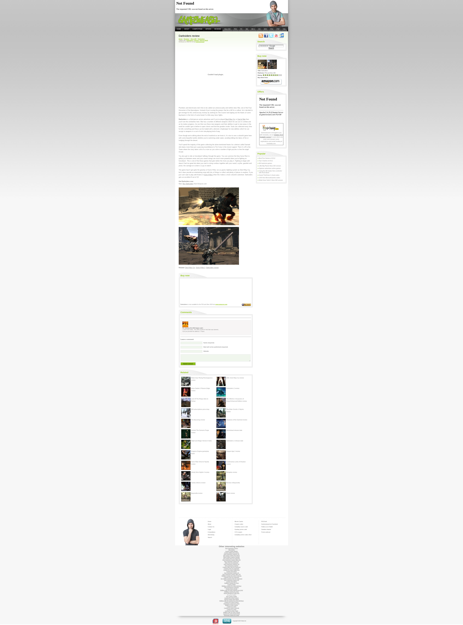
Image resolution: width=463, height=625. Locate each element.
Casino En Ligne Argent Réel (231, 614)
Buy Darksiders (188, 184)
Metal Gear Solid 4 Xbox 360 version (271, 180)
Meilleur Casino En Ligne (231, 583)
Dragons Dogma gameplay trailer (200, 452)
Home (179, 29)
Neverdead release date (234, 430)
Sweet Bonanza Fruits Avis (231, 593)
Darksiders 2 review (232, 388)
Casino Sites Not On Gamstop (231, 567)
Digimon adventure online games (270, 168)
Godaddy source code (241, 526)
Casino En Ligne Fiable (231, 611)
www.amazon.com (221, 304)
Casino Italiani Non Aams (231, 552)
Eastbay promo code (241, 529)
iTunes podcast (265, 532)
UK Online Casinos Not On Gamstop (231, 578)
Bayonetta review (196, 493)
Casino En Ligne (231, 606)
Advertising (211, 534)
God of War (241, 119)
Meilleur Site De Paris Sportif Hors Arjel (231, 590)
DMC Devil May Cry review (235, 378)
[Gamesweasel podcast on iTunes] (281, 37)
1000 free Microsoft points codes (269, 178)
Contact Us (211, 526)
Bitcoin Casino (239, 521)
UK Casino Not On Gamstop (231, 558)
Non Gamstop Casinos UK (231, 554)
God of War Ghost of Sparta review (200, 463)
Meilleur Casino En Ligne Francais (232, 576)
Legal (209, 529)
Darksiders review (189, 35)
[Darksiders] (263, 68)
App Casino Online (231, 596)
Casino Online (231, 584)
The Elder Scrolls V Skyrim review (235, 410)
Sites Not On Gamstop (231, 563)
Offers (208, 29)
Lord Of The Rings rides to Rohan (199, 400)
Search (210, 537)
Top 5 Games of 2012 (266, 161)
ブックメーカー (231, 594)
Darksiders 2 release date (234, 441)
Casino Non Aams (231, 571)
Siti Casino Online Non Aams (231, 555)
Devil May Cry (230, 119)
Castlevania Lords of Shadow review (236, 463)
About (186, 29)
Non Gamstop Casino (231, 548)
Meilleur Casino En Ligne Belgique (231, 586)
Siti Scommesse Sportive (231, 587)
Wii (247, 29)
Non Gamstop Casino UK (231, 561)
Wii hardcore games (265, 163)
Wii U (253, 29)
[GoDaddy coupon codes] (271, 130)
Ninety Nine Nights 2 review (200, 472)
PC (241, 29)
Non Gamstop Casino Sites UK (231, 560)
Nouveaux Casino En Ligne (231, 603)
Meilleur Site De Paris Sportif (231, 612)
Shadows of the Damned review (236, 420)
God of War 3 (208, 175)
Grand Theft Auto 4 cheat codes (269, 175)
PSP (278, 29)
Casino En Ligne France (232, 598)
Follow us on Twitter (267, 526)
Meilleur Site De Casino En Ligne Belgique (231, 600)
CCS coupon (238, 532)
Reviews (217, 29)
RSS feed (264, 521)
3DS (265, 29)
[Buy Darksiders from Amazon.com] (271, 82)
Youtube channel (266, 529)
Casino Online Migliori (231, 551)
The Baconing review (198, 420)
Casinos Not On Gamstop (231, 568)
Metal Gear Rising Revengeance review (202, 379)
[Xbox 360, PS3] (209, 225)
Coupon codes (239, 524)
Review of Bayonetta (233, 483)
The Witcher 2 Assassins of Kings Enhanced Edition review (236, 400)
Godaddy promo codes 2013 (243, 534)
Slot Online (231, 550)
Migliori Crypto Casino (231, 605)
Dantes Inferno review (198, 483)
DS (259, 29)
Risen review (230, 493)
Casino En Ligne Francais (231, 608)
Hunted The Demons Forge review (200, 431)
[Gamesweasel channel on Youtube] (276, 37)
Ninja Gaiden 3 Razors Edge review (200, 390)
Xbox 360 (227, 29)
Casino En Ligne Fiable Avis (231, 570)
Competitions (211, 532)
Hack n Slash (204, 40)
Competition (197, 29)
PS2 (271, 29)
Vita (284, 29)
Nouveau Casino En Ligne (231, 615)
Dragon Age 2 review (233, 451)
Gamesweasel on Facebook (269, 524)
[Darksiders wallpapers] (209, 264)
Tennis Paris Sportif (231, 589)
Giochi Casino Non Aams (231, 599)
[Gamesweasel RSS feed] (260, 37)
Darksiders (189, 40)
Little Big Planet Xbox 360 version (270, 166)
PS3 (235, 29)
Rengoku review (231, 472)
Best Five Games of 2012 (267, 158)
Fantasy (196, 40)
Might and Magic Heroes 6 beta (201, 441)
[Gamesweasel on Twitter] (271, 37)
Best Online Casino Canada (231, 557)
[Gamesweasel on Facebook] (266, 37)
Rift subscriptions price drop (200, 409)
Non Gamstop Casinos (231, 565)
